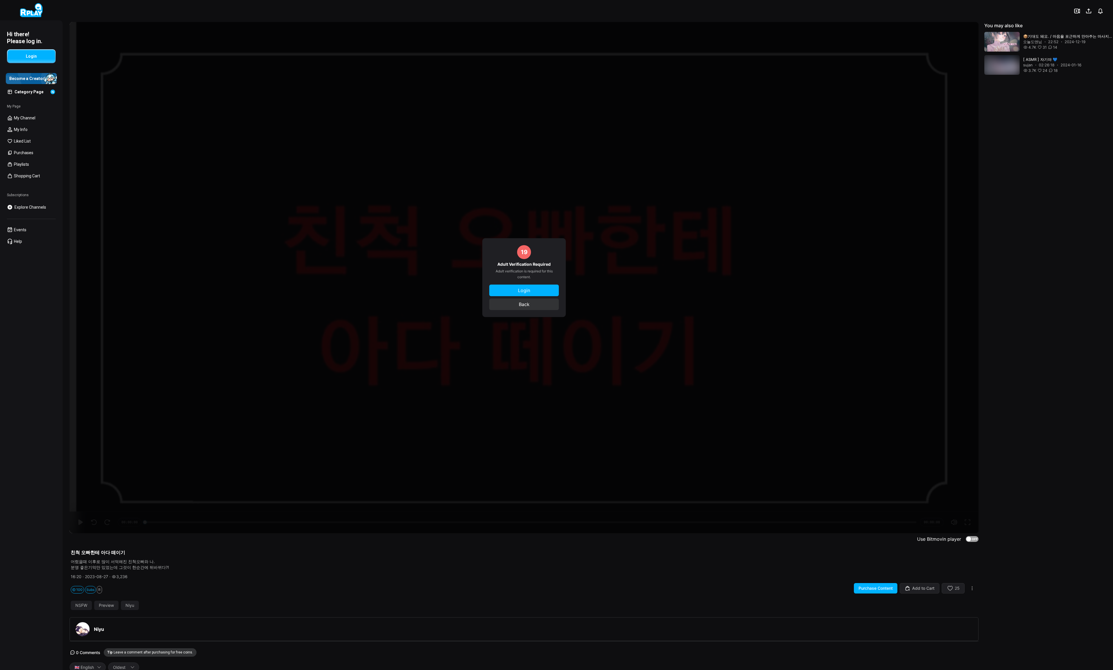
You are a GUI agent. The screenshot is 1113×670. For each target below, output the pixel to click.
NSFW (81, 605)
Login (524, 290)
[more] (972, 588)
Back (524, 304)
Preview (106, 605)
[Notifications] (1100, 11)
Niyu (130, 605)
